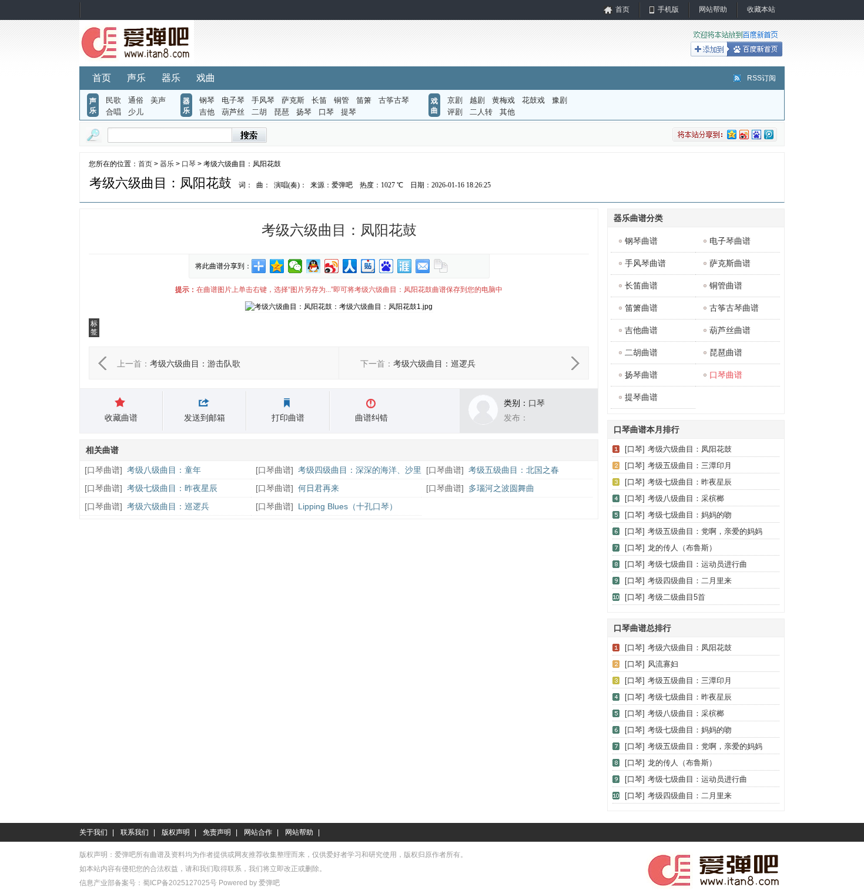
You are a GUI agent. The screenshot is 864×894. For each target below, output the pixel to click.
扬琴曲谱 (641, 374)
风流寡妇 (663, 664)
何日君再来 (318, 488)
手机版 (668, 9)
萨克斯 (293, 100)
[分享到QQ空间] (277, 266)
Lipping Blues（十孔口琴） (347, 506)
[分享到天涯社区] (404, 266)
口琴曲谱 (103, 470)
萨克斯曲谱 (730, 263)
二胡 (259, 111)
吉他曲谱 (641, 330)
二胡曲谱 (641, 352)
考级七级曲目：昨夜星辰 (172, 488)
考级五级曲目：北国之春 (513, 470)
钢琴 (207, 100)
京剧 (455, 100)
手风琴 (263, 100)
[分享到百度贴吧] (368, 266)
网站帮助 (713, 9)
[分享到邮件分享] (423, 266)
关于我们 (93, 832)
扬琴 (304, 111)
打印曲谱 (288, 417)
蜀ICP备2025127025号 (180, 883)
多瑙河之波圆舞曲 (501, 488)
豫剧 (559, 100)
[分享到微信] (295, 266)
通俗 (135, 100)
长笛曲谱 (641, 285)
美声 (158, 100)
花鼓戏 (533, 100)
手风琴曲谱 (645, 263)
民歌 (113, 100)
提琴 (348, 111)
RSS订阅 (761, 78)
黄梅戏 (503, 100)
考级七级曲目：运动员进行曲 (697, 564)
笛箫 (363, 100)
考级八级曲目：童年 (164, 470)
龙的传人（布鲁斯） (682, 547)
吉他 (207, 111)
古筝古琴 (394, 100)
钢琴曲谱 (641, 241)
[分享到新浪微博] (331, 266)
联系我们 (134, 832)
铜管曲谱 (725, 285)
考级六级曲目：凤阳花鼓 (690, 449)
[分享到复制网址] (441, 266)
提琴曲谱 (641, 397)
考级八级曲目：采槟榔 (686, 498)
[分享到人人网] (350, 266)
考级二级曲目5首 (676, 597)
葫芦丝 (233, 111)
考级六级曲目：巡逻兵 (434, 363)
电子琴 (233, 100)
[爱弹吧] (136, 61)
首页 (622, 9)
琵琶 (281, 111)
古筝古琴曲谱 (734, 307)
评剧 (455, 111)
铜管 (341, 100)
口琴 (326, 111)
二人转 (481, 111)
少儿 (135, 111)
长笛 (319, 100)
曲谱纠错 (371, 417)
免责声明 (217, 832)
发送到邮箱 (204, 417)
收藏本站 (761, 9)
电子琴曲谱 (730, 241)
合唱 (113, 111)
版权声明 (176, 832)
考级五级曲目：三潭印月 (690, 465)
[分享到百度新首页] (386, 266)
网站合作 (258, 832)
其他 (507, 111)
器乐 (171, 78)
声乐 (136, 78)
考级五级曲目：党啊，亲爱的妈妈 (705, 531)
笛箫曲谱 (641, 307)
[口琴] (635, 449)
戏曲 (205, 78)
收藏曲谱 (121, 417)
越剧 (477, 100)
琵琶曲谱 (725, 352)
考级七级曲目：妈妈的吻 (690, 514)
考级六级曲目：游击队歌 (195, 363)
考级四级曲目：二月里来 (690, 580)
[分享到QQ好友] (313, 266)
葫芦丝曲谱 (730, 330)
